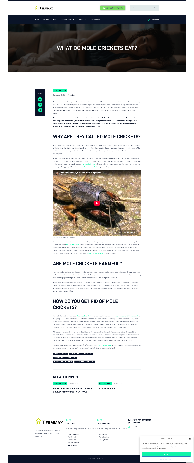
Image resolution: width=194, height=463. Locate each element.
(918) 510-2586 (134, 423)
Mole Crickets (60, 354)
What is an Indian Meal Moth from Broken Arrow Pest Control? (72, 390)
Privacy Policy (103, 440)
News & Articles (104, 437)
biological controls (72, 245)
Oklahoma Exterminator (94, 253)
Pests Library (72, 445)
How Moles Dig (107, 388)
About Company (73, 434)
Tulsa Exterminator (104, 345)
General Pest (60, 90)
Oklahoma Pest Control (85, 316)
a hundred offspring (88, 164)
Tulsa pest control (84, 362)
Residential (72, 437)
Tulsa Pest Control (90, 167)
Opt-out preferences (165, 459)
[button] (190, 439)
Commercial (72, 440)
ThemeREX (87, 459)
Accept (166, 454)
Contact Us (103, 434)
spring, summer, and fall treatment (126, 316)
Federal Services (73, 443)
